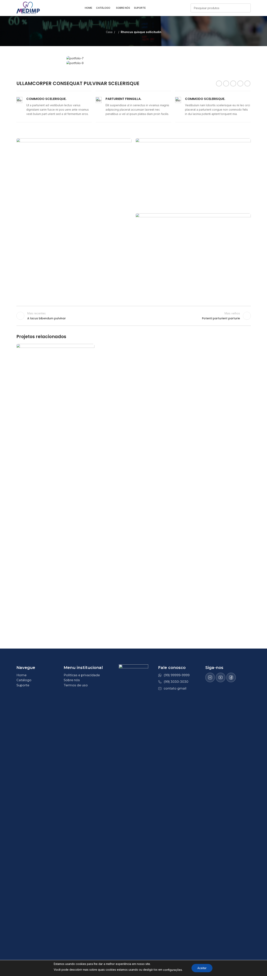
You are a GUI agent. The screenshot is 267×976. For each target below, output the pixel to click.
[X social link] (226, 83)
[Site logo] (28, 7)
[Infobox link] (54, 106)
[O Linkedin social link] (240, 83)
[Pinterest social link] (233, 83)
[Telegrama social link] (247, 83)
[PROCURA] (246, 7)
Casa (109, 32)
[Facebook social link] (219, 83)
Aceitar (202, 968)
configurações (172, 969)
